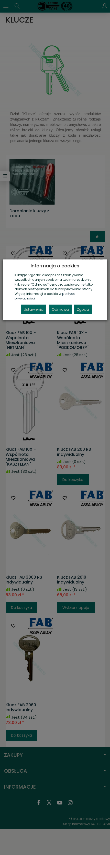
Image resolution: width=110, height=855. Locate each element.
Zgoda (83, 309)
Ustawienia (33, 309)
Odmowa (60, 309)
